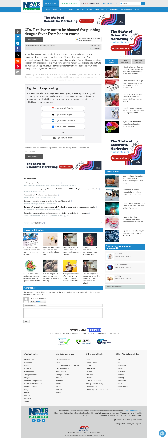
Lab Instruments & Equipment (67, 366)
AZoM (118, 360)
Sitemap (89, 372)
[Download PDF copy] (18, 31)
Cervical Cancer (121, 265)
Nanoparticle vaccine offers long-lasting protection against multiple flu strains (71, 277)
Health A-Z (28, 369)
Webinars (59, 381)
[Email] (18, 72)
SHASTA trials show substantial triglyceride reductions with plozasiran (133, 219)
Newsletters (90, 369)
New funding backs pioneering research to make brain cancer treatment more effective (91, 278)
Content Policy (91, 386)
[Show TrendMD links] (101, 222)
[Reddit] (18, 61)
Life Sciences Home (69, 4)
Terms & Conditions (93, 381)
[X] (18, 55)
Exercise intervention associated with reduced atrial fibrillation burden (132, 192)
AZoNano (119, 363)
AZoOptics (119, 369)
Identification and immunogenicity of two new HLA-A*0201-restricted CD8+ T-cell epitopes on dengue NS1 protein (61, 189)
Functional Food (30, 363)
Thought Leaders (30, 375)
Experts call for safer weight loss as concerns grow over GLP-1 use (133, 233)
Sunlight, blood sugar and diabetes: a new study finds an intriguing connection (133, 110)
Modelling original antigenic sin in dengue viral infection (42, 183)
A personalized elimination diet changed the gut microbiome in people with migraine (133, 179)
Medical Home (50, 4)
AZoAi (118, 389)
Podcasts (27, 398)
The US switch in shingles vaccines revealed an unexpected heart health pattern (132, 97)
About (88, 360)
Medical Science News (41, 148)
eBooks (27, 392)
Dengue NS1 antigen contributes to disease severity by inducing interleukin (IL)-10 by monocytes (56, 213)
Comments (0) (30, 151)
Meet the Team (91, 363)
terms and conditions (133, 411)
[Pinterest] (18, 66)
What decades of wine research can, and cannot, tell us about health (51, 250)
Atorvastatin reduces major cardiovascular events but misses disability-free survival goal (133, 84)
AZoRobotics (120, 372)
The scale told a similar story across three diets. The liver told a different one (134, 205)
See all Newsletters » (114, 287)
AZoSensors (120, 375)
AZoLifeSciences (122, 386)
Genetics (118, 254)
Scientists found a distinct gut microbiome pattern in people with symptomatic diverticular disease (133, 70)
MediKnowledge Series (33, 381)
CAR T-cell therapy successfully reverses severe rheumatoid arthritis (31, 250)
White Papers (29, 372)
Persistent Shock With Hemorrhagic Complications (40, 195)
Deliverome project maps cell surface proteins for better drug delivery (52, 277)
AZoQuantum (121, 381)
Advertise (89, 375)
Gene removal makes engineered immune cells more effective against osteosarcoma (31, 277)
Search (88, 366)
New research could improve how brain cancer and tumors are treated (72, 250)
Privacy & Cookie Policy (94, 383)
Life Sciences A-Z (62, 369)
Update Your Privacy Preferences (129, 420)
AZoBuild (119, 383)
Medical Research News (60, 148)
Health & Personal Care (33, 383)
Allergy (118, 276)
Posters (27, 395)
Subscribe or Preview (123, 256)
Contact (89, 378)
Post (26, 321)
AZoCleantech (121, 366)
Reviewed (96, 48)
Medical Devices (30, 386)
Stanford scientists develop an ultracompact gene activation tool (90, 250)
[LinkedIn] (18, 43)
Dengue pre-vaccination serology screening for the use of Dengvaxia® (47, 201)
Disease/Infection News (80, 148)
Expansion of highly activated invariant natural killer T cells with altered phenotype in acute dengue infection (59, 207)
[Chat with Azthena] (162, 433)
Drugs (26, 389)
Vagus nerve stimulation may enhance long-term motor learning (132, 124)
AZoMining (120, 378)
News (26, 366)
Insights (27, 378)
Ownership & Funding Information (99, 389)
